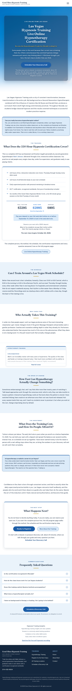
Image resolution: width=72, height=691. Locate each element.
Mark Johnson (18, 156)
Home (54, 654)
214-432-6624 (7, 669)
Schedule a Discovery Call (36, 609)
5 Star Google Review (13, 353)
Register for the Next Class (40, 658)
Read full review (36, 364)
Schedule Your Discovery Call (36, 65)
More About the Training (48, 529)
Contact (55, 661)
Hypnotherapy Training (38, 654)
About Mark (56, 658)
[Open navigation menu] (68, 3)
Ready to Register (24, 529)
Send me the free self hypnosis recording (36, 640)
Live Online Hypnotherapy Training (36, 251)
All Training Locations (38, 661)
